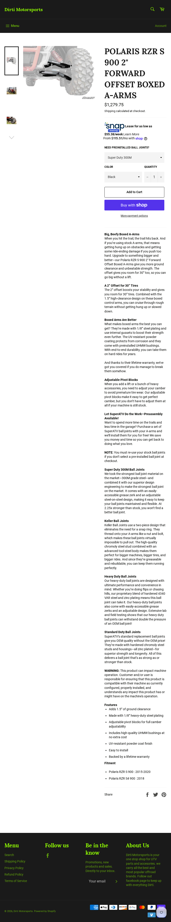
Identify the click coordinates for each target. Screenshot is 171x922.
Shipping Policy (14, 861)
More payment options (134, 215)
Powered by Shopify (45, 911)
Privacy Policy (14, 868)
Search (9, 855)
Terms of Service (15, 881)
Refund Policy (13, 874)
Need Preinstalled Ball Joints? (126, 147)
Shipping (109, 111)
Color (108, 166)
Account (161, 26)
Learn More (131, 134)
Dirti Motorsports (23, 9)
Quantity (150, 166)
